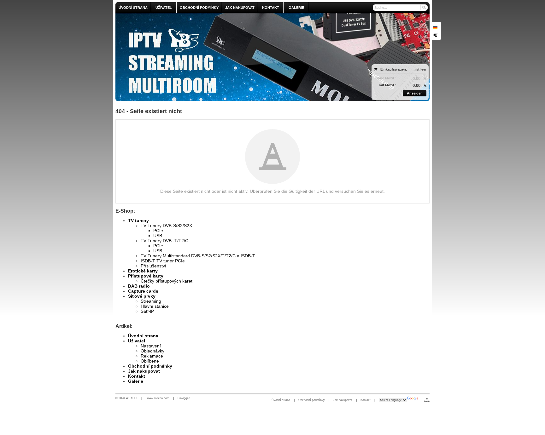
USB (157, 235)
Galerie (135, 381)
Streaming (151, 301)
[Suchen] (424, 7)
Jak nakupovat (144, 371)
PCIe (158, 230)
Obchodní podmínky (150, 366)
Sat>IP (147, 311)
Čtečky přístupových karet (166, 280)
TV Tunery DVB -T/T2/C (164, 240)
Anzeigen (415, 93)
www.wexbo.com (158, 398)
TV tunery (138, 220)
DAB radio (139, 286)
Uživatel (136, 340)
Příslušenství (153, 265)
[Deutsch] (435, 27)
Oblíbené (150, 360)
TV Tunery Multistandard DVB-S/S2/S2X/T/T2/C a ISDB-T (198, 255)
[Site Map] (427, 400)
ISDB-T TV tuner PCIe (163, 260)
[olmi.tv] (233, 57)
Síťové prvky (141, 296)
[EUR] (435, 34)
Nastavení (151, 345)
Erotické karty (143, 270)
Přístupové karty (145, 275)
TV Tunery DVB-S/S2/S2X (166, 225)
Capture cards (143, 291)
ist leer (420, 69)
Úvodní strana (143, 335)
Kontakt (136, 376)
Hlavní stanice (155, 306)
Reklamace (152, 355)
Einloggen (184, 398)
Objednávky (152, 350)
